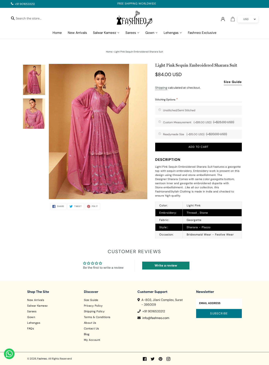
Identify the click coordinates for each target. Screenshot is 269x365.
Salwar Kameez (37, 305)
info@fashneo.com (155, 318)
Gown (31, 317)
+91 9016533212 (25, 4)
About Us (90, 323)
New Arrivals (35, 300)
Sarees (31, 311)
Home (109, 51)
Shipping (161, 88)
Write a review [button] (166, 265)
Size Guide (233, 82)
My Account (92, 340)
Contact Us (91, 328)
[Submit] (13, 18)
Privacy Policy (93, 305)
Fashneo (42, 358)
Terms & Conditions (97, 317)
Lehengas (33, 323)
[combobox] (32, 19)
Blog (87, 334)
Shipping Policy (94, 311)
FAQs (30, 328)
